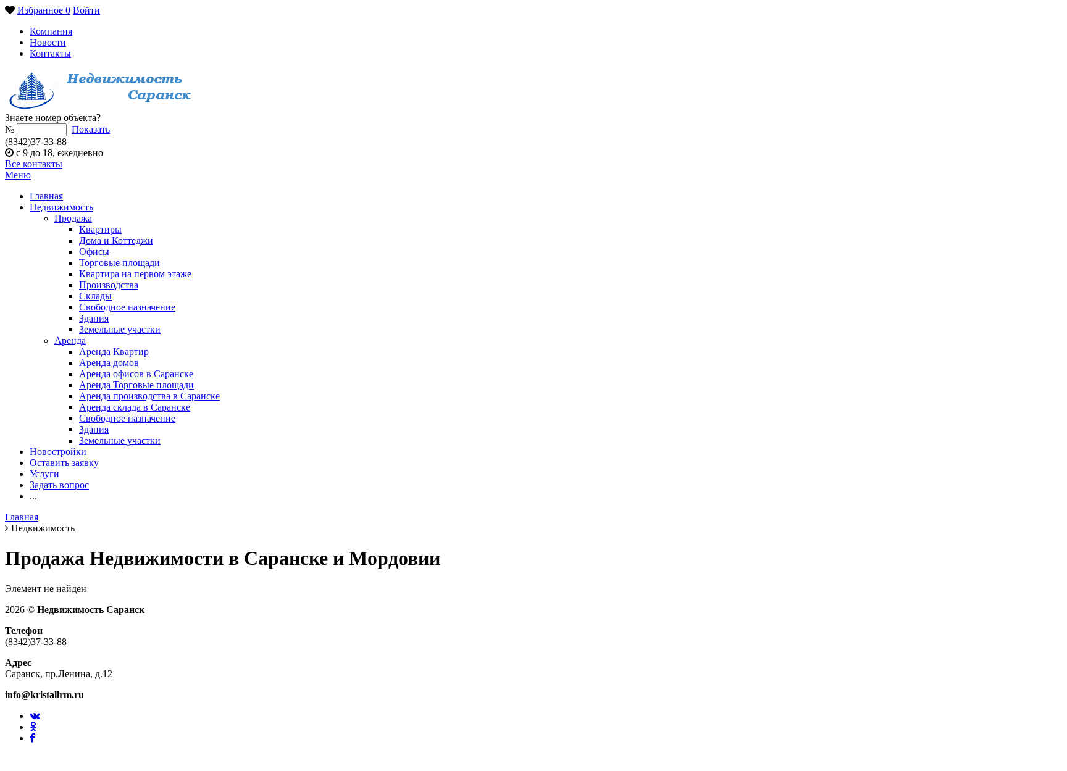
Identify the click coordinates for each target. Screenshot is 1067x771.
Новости (48, 42)
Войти (86, 10)
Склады (95, 296)
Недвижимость (61, 207)
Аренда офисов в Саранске (136, 374)
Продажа (73, 218)
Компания (51, 31)
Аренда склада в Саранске (134, 407)
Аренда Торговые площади (136, 385)
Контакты (50, 53)
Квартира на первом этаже (135, 274)
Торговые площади (119, 262)
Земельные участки (120, 329)
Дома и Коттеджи (116, 240)
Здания (94, 318)
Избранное (43, 10)
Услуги (44, 474)
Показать (91, 129)
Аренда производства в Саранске (149, 396)
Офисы (94, 251)
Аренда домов (109, 362)
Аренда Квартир (114, 351)
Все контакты (33, 164)
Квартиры (100, 229)
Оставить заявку (64, 462)
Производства (108, 285)
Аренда (70, 340)
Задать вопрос (59, 485)
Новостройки (58, 451)
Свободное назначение (127, 307)
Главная (46, 196)
